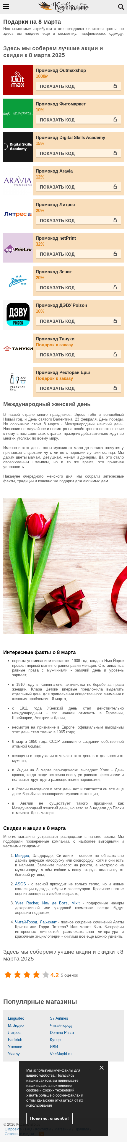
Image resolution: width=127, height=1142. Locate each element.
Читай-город (61, 1025)
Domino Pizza (62, 1032)
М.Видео (16, 1025)
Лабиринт (49, 922)
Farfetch (15, 1039)
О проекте (13, 1129)
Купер (55, 1039)
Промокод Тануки (55, 341)
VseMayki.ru (60, 1054)
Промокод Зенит (54, 274)
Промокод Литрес (55, 207)
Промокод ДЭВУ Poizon (61, 308)
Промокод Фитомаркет (61, 106)
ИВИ (54, 1047)
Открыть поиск (121, 7)
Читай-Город (26, 922)
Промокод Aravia (54, 173)
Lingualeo (16, 1018)
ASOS (20, 884)
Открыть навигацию (6, 6)
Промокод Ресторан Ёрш (63, 375)
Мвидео (22, 855)
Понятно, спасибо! (49, 1118)
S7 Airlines (59, 1018)
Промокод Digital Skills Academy (70, 140)
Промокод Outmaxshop (61, 73)
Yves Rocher (26, 903)
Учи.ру (14, 1054)
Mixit (75, 903)
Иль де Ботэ (55, 903)
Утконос (15, 1047)
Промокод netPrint (56, 241)
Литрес (14, 1032)
